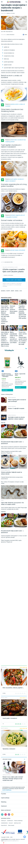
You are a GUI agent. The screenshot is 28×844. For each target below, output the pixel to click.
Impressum (4, 806)
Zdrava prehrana (10, 34)
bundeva (3, 290)
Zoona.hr (11, 823)
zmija (2, 500)
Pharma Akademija (18, 820)
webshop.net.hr (17, 823)
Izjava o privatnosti (6, 810)
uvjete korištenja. (6, 790)
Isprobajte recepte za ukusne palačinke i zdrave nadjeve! (16, 418)
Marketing (3, 802)
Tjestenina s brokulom (9, 749)
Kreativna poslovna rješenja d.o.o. (11, 840)
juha (20, 290)
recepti (8, 290)
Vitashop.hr (3, 820)
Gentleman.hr (10, 820)
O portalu (3, 793)
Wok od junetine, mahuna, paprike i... (13, 688)
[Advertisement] (14, 605)
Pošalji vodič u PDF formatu (14, 280)
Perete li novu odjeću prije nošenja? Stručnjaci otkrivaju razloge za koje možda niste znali (13, 778)
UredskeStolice (4, 823)
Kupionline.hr (4, 825)
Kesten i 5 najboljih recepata (16, 408)
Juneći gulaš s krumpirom (10, 718)
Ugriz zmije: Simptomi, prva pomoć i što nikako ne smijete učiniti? (12, 503)
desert (12, 290)
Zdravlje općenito (7, 774)
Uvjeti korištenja (5, 798)
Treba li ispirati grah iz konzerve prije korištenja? (17, 400)
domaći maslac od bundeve (18, 250)
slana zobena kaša (5, 470)
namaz (17, 290)
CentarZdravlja (14, 2)
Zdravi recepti (11, 825)
